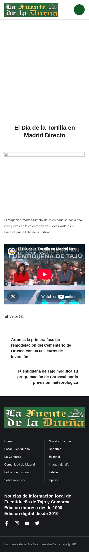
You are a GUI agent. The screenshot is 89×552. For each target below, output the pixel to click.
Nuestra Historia (60, 441)
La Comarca (12, 456)
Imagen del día (59, 464)
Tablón (53, 472)
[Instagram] (16, 523)
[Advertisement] (44, 75)
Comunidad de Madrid (19, 464)
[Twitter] (37, 523)
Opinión (54, 480)
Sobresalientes (14, 480)
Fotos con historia (16, 472)
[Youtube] (27, 523)
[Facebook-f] (6, 523)
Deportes (55, 449)
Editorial (54, 456)
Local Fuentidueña (17, 449)
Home (8, 441)
